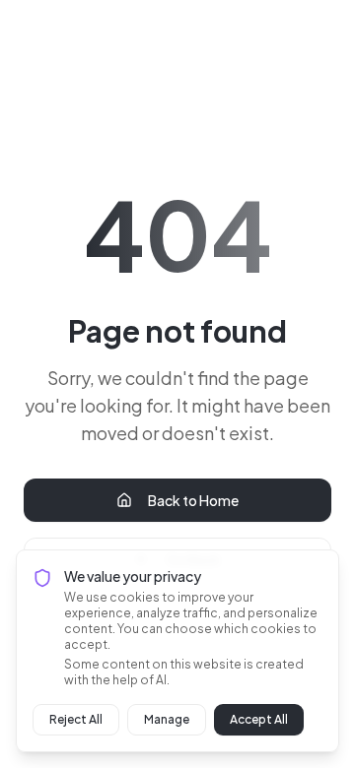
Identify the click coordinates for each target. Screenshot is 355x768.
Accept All (259, 719)
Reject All (76, 719)
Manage (166, 719)
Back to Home (193, 500)
